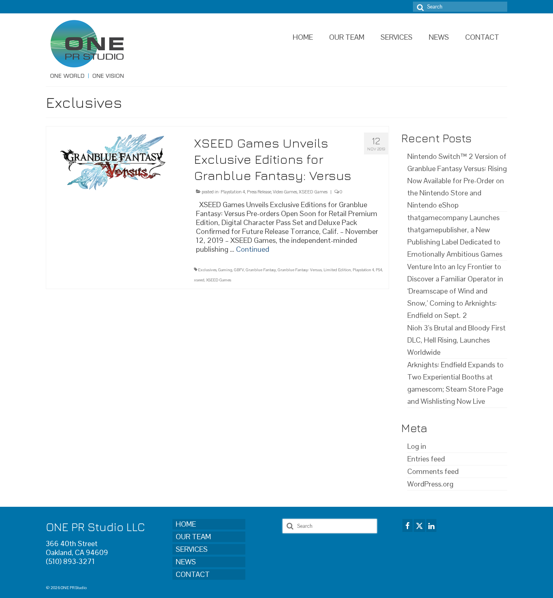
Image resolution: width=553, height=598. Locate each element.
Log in (416, 446)
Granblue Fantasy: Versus (300, 269)
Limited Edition (337, 269)
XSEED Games (313, 192)
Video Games (285, 192)
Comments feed (433, 471)
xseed (199, 280)
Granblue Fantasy (261, 269)
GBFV (239, 269)
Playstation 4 (233, 192)
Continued (252, 249)
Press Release (259, 192)
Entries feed (426, 458)
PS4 (379, 269)
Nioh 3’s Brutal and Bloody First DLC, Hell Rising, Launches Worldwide (456, 340)
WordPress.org (430, 484)
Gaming (225, 269)
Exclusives (207, 269)
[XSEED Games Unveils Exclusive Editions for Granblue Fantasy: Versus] (114, 159)
